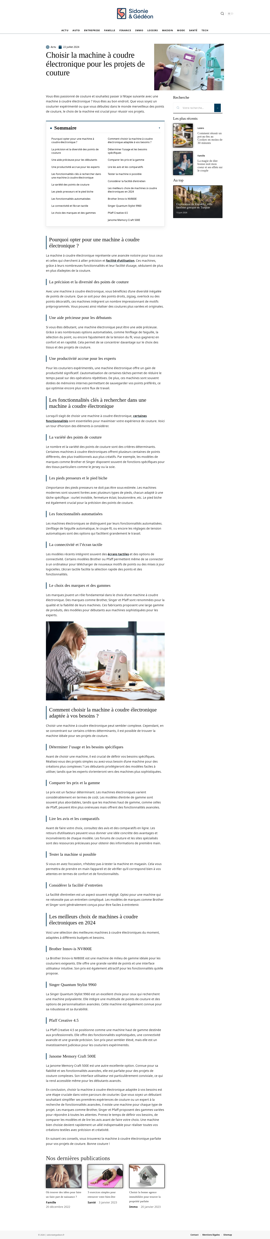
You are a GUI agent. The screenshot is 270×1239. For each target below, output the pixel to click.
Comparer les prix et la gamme (126, 160)
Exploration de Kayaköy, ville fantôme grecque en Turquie (194, 205)
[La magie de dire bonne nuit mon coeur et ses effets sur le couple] (183, 163)
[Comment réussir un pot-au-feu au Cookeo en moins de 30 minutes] (183, 135)
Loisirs (201, 128)
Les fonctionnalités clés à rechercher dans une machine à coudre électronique (76, 175)
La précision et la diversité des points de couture (75, 151)
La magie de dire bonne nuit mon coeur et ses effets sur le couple (210, 165)
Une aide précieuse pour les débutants (74, 160)
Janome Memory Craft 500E (124, 220)
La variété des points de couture (70, 184)
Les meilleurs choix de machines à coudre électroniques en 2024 (132, 189)
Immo (133, 1206)
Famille (51, 1202)
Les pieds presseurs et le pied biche (72, 191)
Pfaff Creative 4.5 (118, 213)
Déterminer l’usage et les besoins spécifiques (127, 151)
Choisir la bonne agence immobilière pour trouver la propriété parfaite (145, 1197)
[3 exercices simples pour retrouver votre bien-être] (105, 1176)
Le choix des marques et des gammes (73, 213)
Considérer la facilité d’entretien (126, 181)
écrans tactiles (118, 554)
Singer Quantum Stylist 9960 (124, 205)
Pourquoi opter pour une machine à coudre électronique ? (72, 140)
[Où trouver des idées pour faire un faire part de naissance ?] (63, 1176)
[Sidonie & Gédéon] (135, 13)
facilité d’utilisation (120, 261)
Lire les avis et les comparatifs (125, 167)
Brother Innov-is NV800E (122, 198)
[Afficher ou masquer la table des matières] (118, 128)
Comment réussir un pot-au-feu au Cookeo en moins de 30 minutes (210, 138)
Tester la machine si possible (125, 174)
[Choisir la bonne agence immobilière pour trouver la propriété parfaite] (147, 1176)
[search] (222, 13)
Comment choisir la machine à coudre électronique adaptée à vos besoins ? (130, 140)
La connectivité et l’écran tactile (69, 205)
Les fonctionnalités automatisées (70, 198)
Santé (92, 1202)
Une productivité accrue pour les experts (75, 167)
